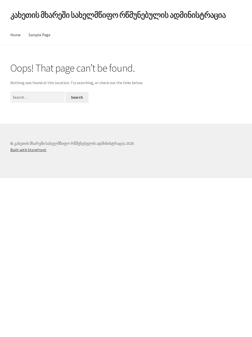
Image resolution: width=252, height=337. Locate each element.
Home (15, 34)
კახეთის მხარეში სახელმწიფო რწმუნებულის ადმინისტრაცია (118, 15)
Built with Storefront (28, 149)
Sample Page (39, 34)
